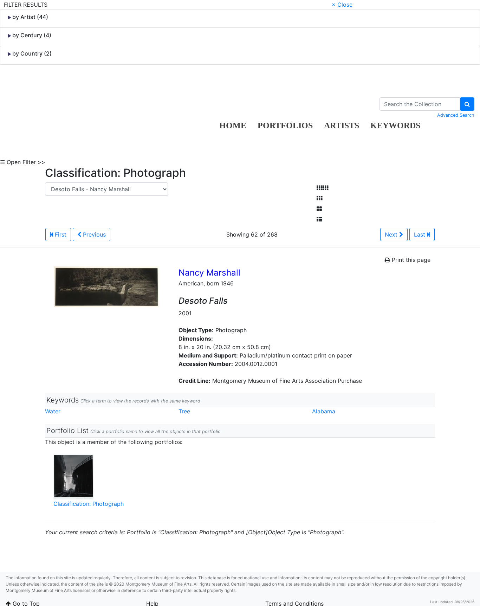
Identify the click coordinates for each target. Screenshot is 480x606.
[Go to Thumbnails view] (319, 198)
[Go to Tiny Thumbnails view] (322, 187)
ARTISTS (341, 125)
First (59, 234)
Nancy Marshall (209, 272)
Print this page (410, 259)
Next (392, 234)
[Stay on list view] (319, 219)
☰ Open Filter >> (22, 162)
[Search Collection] (467, 104)
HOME (232, 125)
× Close (342, 4)
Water (52, 411)
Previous (93, 234)
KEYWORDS (395, 125)
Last (420, 234)
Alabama (323, 411)
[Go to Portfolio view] (319, 209)
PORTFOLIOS (285, 125)
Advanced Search (455, 115)
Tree (184, 411)
